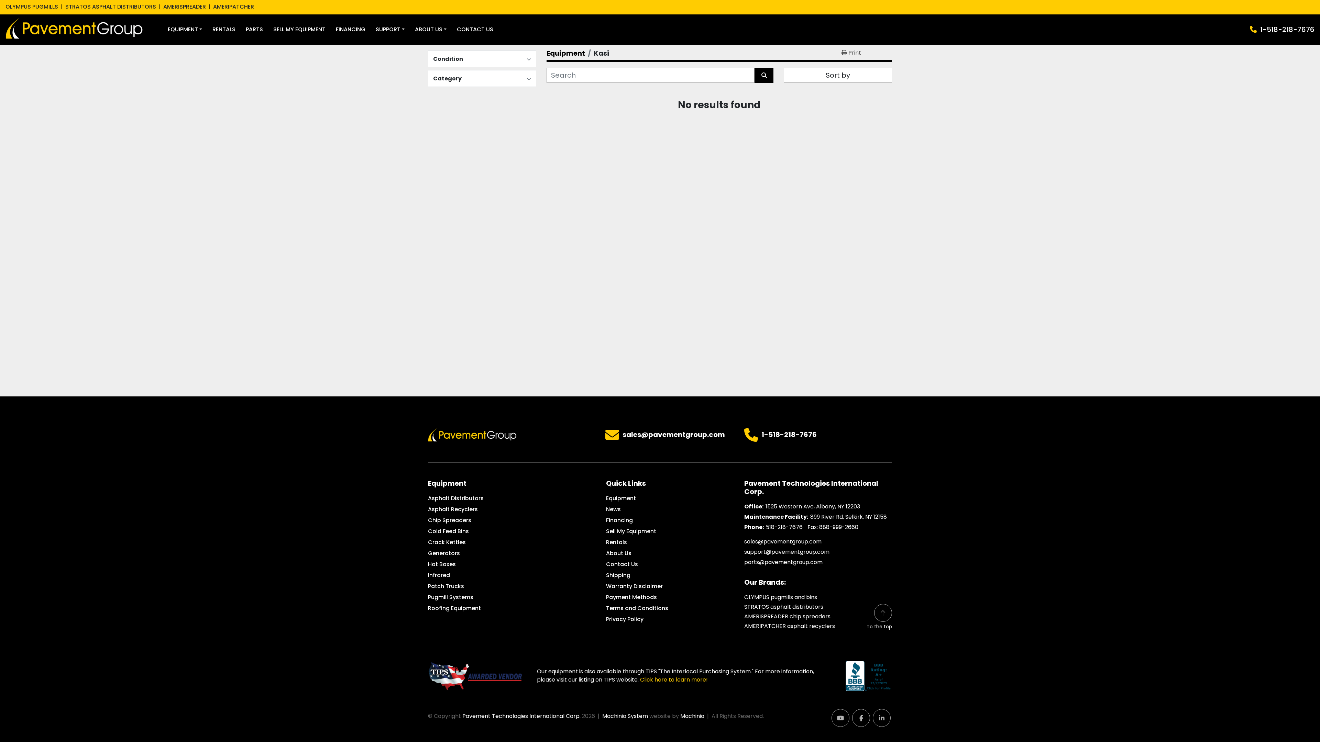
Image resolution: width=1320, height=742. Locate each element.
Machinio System (625, 716)
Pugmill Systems (450, 597)
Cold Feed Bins (448, 531)
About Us (428, 29)
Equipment (183, 29)
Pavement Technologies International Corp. (521, 716)
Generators (444, 553)
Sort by (838, 75)
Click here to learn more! (674, 680)
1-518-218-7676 (1287, 29)
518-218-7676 (784, 527)
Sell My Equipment (299, 29)
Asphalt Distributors (456, 498)
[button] (185, 29)
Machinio (692, 716)
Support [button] (388, 29)
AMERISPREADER (184, 7)
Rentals (223, 29)
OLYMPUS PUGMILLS (32, 7)
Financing (350, 29)
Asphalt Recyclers (453, 509)
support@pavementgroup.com (786, 552)
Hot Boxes (442, 564)
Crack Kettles (447, 542)
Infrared (439, 575)
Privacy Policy (625, 619)
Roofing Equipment (454, 608)
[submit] (764, 75)
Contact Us (475, 29)
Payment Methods (631, 597)
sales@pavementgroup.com (674, 434)
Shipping (618, 575)
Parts (254, 29)
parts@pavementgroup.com (783, 562)
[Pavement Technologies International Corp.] (472, 434)
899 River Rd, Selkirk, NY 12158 (848, 517)
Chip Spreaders (449, 520)
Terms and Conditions (637, 608)
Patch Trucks (446, 586)
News (613, 509)
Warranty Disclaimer (634, 586)
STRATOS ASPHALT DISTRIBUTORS (110, 7)
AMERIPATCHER (233, 7)
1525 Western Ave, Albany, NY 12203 (813, 506)
